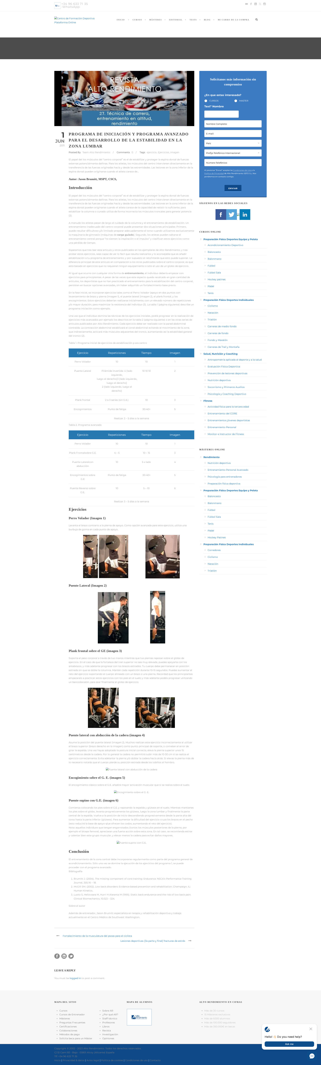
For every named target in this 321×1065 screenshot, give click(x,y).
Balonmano (214, 258)
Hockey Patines (217, 537)
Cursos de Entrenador (72, 1014)
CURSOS (214, 100)
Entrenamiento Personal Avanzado (228, 469)
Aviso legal (92, 1060)
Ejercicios (163, 152)
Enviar (233, 188)
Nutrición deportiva (219, 380)
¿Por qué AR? (110, 1014)
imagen (174, 152)
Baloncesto (214, 251)
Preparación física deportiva (224, 483)
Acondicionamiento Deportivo (225, 245)
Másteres (155, 20)
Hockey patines (217, 279)
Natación (213, 312)
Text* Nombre (214, 106)
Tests (193, 20)
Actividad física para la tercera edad (228, 406)
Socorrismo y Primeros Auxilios (226, 387)
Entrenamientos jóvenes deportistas (229, 420)
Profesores (108, 1022)
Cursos (137, 20)
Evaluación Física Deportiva (224, 366)
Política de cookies (112, 1060)
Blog (207, 20)
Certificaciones (68, 1026)
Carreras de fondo (218, 333)
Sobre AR (107, 1010)
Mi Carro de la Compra (233, 20)
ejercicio (152, 152)
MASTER (243, 100)
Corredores (214, 550)
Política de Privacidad (214, 173)
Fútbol (211, 265)
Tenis (210, 293)
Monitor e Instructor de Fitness (226, 434)
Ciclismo (213, 305)
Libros (106, 1026)
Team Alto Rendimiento (96, 152)
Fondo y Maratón (218, 340)
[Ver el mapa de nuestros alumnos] (139, 1016)
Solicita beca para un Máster (75, 1038)
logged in (75, 978)
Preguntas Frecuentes (72, 1022)
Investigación (110, 1034)
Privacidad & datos (73, 1060)
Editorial (175, 20)
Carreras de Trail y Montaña (223, 346)
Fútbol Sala (214, 272)
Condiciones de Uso (242, 170)
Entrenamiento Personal (222, 427)
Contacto (155, 1060)
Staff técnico (109, 1018)
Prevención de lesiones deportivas (227, 373)
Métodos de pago (69, 1034)
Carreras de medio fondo (222, 326)
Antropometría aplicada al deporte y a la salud (235, 359)
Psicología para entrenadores (225, 476)
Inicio (121, 20)
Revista (106, 1030)
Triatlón (212, 319)
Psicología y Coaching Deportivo (227, 393)
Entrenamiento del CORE (222, 413)
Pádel (211, 286)
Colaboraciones (68, 1030)
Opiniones (108, 1038)
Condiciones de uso (136, 1060)
